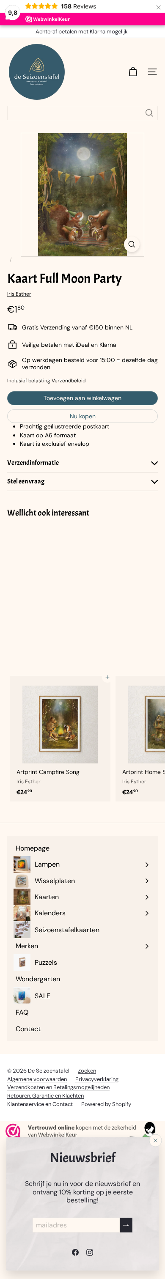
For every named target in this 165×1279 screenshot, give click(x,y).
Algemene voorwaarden (37, 1079)
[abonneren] (126, 1225)
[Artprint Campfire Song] (60, 738)
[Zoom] (132, 244)
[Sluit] (155, 1140)
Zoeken (87, 1070)
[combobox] (82, 113)
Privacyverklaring (96, 1079)
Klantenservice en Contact (40, 1104)
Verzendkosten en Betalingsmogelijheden (58, 1087)
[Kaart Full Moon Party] (60, 591)
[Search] (149, 113)
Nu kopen (83, 416)
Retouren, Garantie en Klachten (45, 1095)
